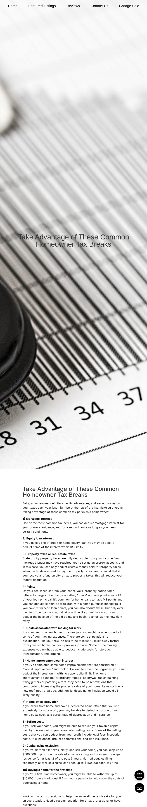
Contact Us (99, 6)
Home (13, 6)
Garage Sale (129, 6)
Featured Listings (42, 6)
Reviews (73, 6)
